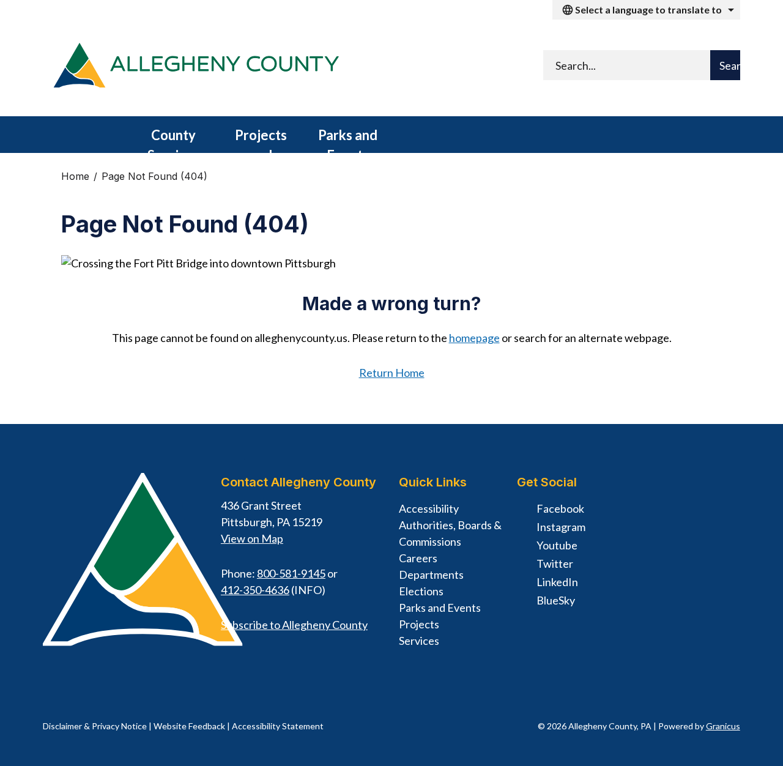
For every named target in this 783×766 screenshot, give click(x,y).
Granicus (723, 726)
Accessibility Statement (278, 726)
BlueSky (555, 600)
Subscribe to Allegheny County (294, 624)
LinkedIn (557, 582)
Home (75, 176)
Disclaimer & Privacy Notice (95, 726)
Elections (421, 591)
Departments (431, 574)
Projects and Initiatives (261, 140)
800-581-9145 (291, 573)
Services (419, 640)
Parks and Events (347, 140)
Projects (419, 624)
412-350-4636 (255, 590)
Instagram (560, 527)
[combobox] (646, 10)
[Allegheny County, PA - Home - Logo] (196, 68)
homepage (474, 337)
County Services (173, 140)
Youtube (556, 545)
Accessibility (429, 508)
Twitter (554, 563)
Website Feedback (189, 726)
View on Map (252, 538)
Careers (418, 558)
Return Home (392, 372)
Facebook (560, 508)
